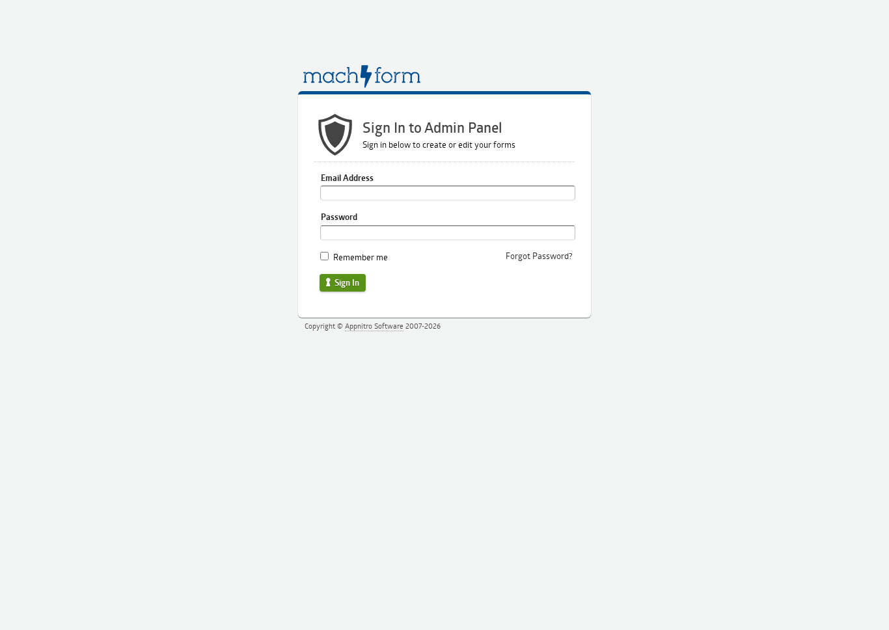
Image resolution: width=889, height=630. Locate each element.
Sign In (346, 282)
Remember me (360, 257)
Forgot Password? (539, 256)
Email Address (347, 178)
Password (339, 217)
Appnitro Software (374, 326)
